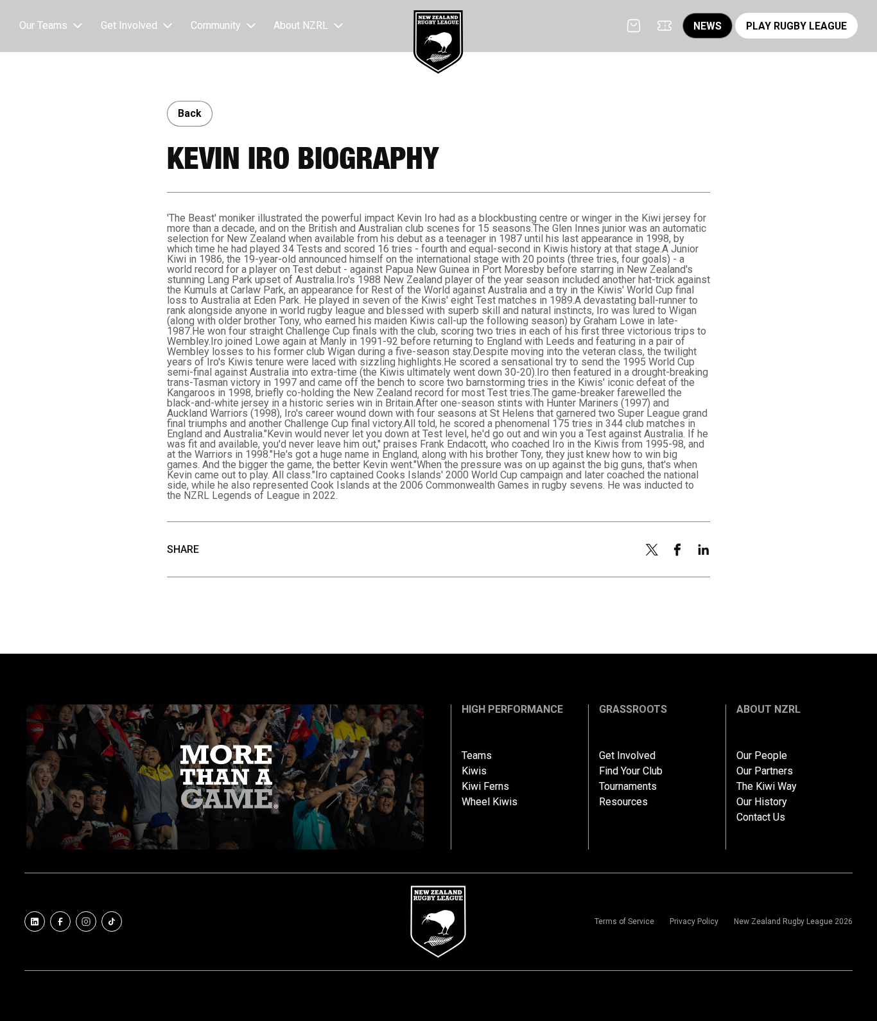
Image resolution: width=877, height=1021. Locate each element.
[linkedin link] (34, 921)
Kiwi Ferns (485, 786)
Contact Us (760, 817)
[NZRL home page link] (438, 31)
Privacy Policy (694, 921)
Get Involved (627, 756)
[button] (52, 26)
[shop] (633, 25)
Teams (477, 756)
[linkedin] (704, 550)
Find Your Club (631, 771)
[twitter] (651, 549)
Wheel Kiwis (489, 802)
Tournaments (628, 786)
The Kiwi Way (766, 786)
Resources (623, 802)
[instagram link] (86, 921)
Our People (761, 756)
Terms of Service (624, 921)
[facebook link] (60, 921)
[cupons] (664, 25)
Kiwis (474, 771)
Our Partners (764, 771)
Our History (761, 802)
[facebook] (677, 549)
